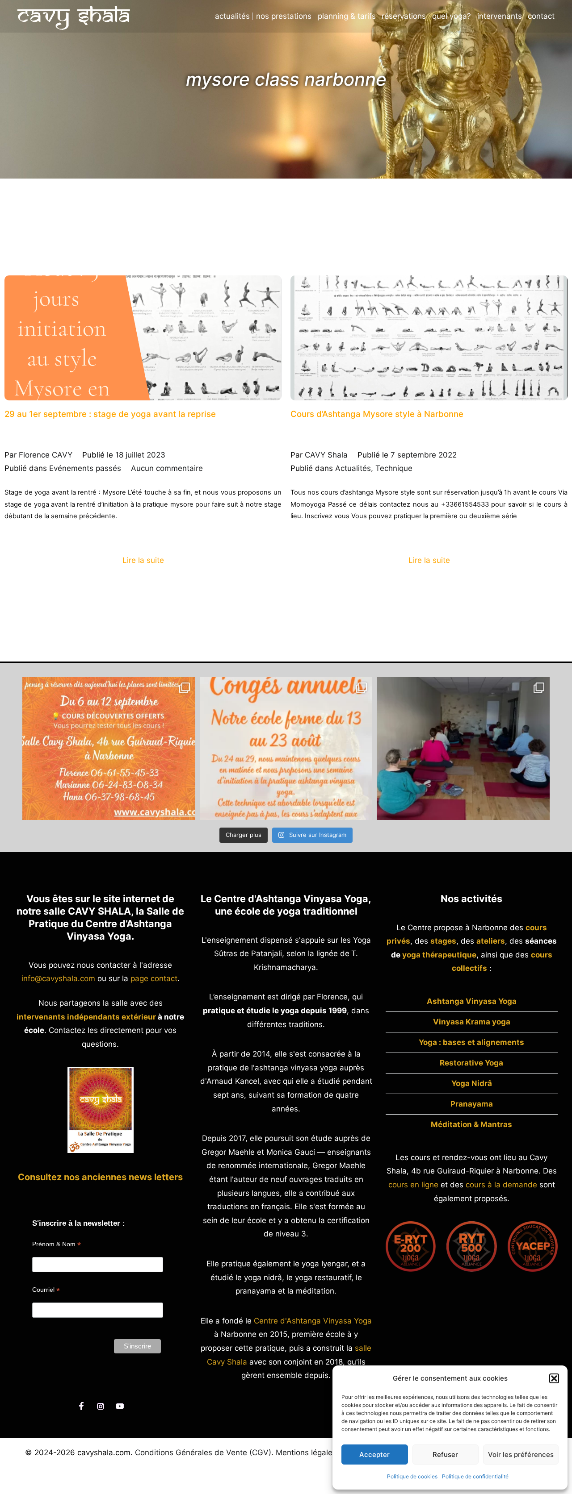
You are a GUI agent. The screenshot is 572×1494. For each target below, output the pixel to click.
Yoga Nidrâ (471, 1083)
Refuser (445, 1454)
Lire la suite (143, 560)
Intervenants (499, 16)
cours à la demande (501, 1184)
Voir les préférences (521, 1454)
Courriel (46, 1290)
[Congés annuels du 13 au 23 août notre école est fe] (286, 748)
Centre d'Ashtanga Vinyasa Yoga (313, 1320)
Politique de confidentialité (475, 1476)
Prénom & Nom (56, 1244)
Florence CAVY (45, 454)
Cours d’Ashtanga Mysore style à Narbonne (376, 414)
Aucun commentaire (167, 468)
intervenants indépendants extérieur (86, 1016)
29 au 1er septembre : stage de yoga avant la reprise (110, 414)
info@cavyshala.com (58, 978)
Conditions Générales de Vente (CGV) (203, 1452)
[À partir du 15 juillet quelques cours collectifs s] (463, 748)
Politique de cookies (412, 1476)
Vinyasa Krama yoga (471, 1021)
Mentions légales (306, 1452)
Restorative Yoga (471, 1062)
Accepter (374, 1454)
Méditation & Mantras (471, 1124)
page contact (153, 978)
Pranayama (471, 1103)
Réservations (404, 16)
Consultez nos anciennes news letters (100, 1177)
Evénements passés (85, 468)
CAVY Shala (326, 454)
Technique (393, 468)
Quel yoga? (451, 16)
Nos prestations (283, 16)
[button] (554, 1378)
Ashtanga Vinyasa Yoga (472, 1001)
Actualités (232, 16)
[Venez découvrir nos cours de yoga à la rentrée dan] (108, 748)
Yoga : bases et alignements (471, 1042)
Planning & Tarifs (347, 16)
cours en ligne (413, 1184)
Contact (541, 16)
